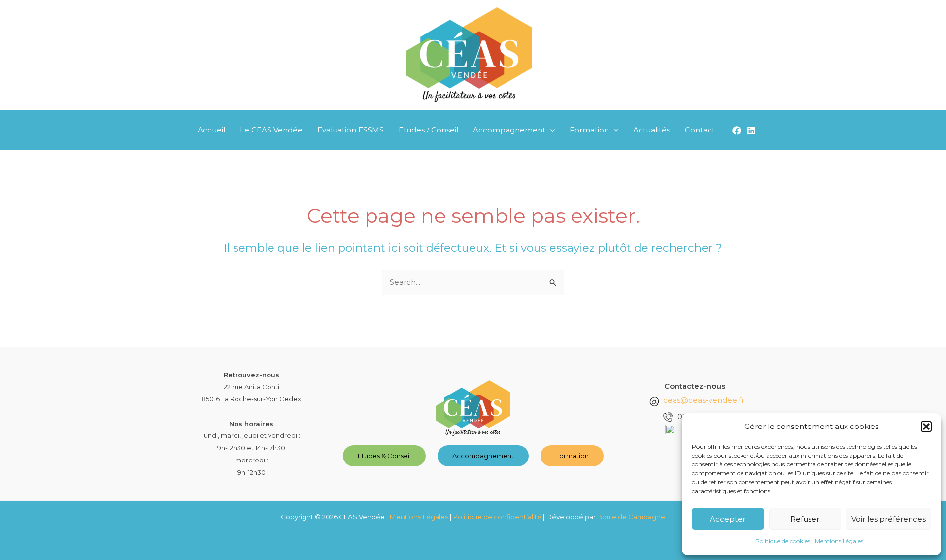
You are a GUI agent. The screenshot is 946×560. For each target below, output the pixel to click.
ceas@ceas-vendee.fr (703, 400)
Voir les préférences (888, 519)
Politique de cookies (782, 541)
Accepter (727, 519)
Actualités (651, 129)
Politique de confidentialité (497, 517)
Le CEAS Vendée (271, 129)
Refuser (804, 519)
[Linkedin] (751, 130)
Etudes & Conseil (384, 456)
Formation (589, 129)
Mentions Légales (839, 541)
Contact (700, 129)
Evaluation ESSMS (350, 129)
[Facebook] (736, 130)
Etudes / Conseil (428, 129)
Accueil (211, 129)
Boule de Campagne (631, 517)
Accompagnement (509, 129)
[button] (926, 426)
